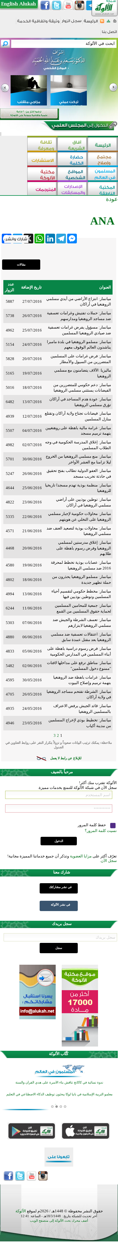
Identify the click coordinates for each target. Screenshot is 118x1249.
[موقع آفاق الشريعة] (72, 144)
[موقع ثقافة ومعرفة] (42, 144)
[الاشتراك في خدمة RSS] (102, 23)
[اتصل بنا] (109, 34)
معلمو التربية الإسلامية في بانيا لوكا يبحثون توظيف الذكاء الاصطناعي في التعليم (59, 1094)
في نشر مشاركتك (60, 887)
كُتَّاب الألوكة (58, 1053)
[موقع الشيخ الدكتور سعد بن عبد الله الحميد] (59, 63)
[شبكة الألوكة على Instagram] (79, 5)
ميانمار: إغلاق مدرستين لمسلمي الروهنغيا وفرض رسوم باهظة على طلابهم (83, 548)
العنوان (105, 287)
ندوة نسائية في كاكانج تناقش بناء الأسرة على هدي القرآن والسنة (59, 1082)
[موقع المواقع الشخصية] (72, 174)
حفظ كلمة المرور (92, 825)
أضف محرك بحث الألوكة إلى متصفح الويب (59, 1220)
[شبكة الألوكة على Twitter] (56, 5)
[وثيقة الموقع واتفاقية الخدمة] (38, 23)
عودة (112, 199)
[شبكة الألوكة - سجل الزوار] (72, 23)
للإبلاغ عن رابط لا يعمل (65, 758)
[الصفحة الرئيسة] (115, 23)
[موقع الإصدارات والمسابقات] (72, 189)
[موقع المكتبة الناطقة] (103, 189)
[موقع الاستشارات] (42, 159)
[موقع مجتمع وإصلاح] (103, 159)
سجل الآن (109, 860)
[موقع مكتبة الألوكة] (42, 174)
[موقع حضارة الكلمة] (72, 159)
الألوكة (20, 1211)
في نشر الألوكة (60, 904)
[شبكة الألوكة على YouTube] (68, 5)
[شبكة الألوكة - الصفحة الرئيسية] (91, 23)
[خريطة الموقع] (108, 23)
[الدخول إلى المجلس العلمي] (79, 126)
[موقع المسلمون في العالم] (103, 174)
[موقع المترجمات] (42, 189)
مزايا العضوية (81, 856)
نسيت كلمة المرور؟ (101, 830)
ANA (102, 221)
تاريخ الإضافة (31, 287)
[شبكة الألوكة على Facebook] (45, 5)
